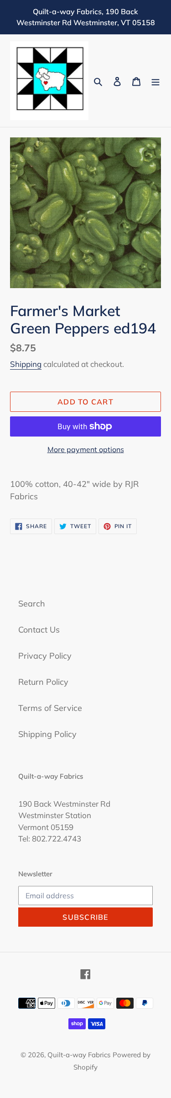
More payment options (85, 449)
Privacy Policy (45, 655)
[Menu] (155, 81)
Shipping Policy (47, 734)
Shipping (25, 364)
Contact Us (39, 629)
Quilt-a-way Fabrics (78, 1054)
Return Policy (43, 682)
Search (31, 603)
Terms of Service (50, 708)
